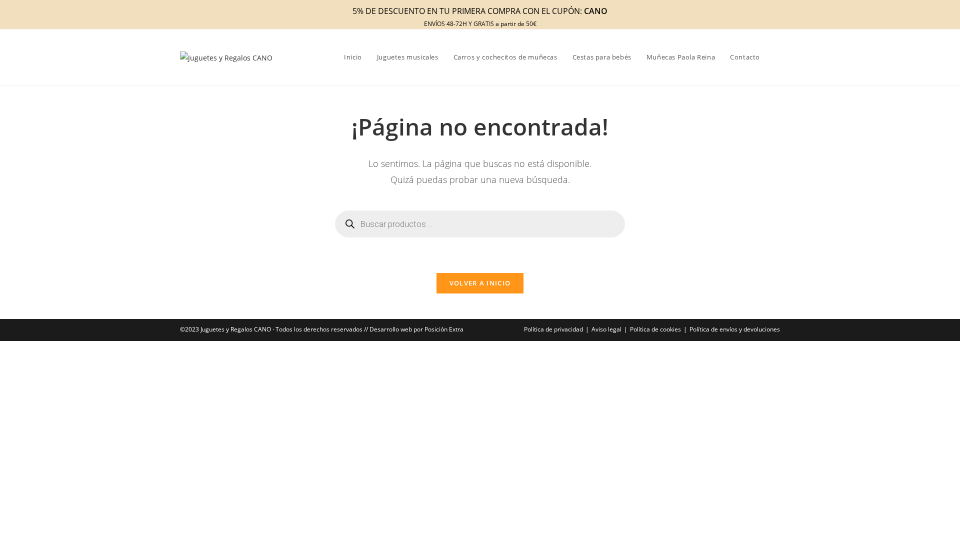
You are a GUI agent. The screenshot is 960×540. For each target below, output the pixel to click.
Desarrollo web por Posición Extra (417, 329)
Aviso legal (607, 329)
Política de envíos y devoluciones (735, 329)
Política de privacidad (553, 329)
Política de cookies (655, 329)
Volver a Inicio (480, 283)
